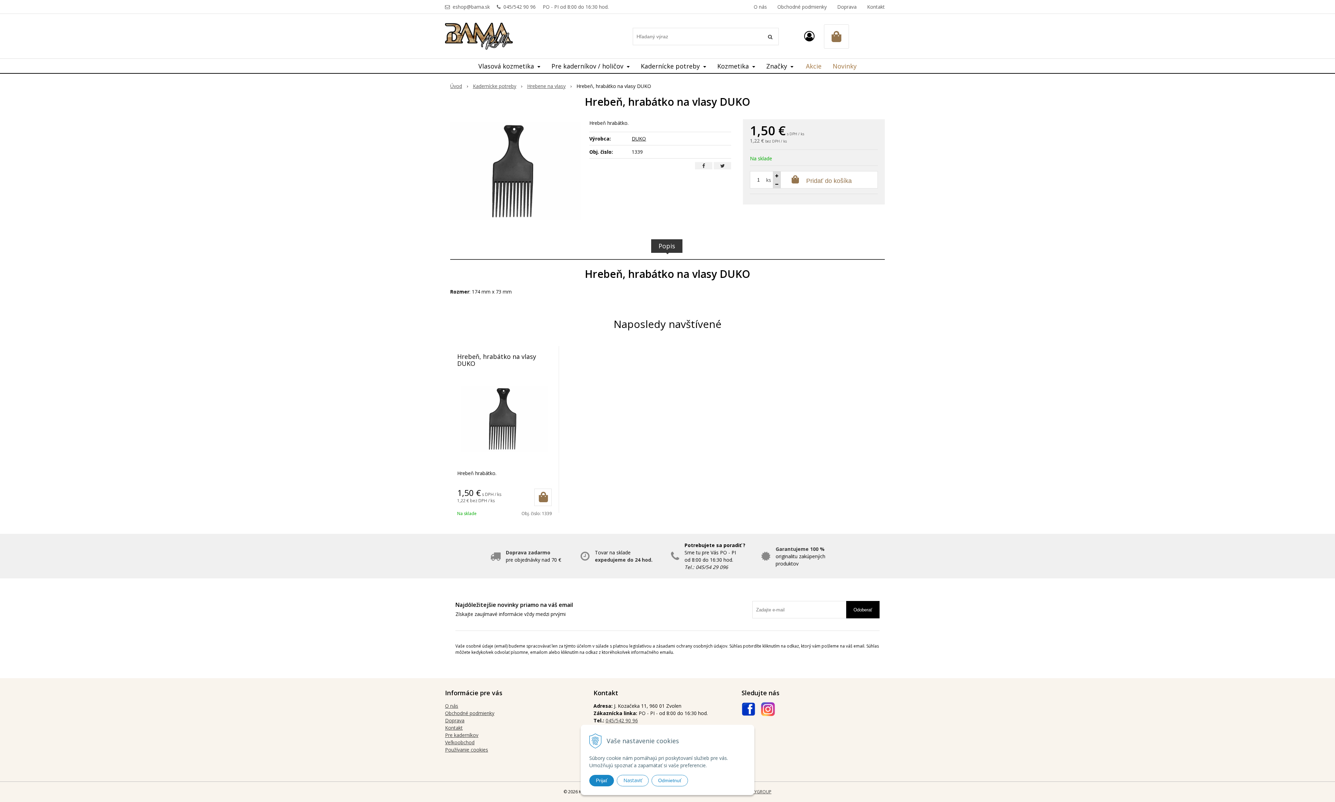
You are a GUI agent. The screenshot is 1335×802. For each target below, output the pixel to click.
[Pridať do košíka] (543, 497)
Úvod (456, 86)
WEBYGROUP (758, 792)
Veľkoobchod (460, 742)
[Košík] (836, 36)
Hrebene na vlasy (546, 86)
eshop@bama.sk (471, 6)
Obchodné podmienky (802, 6)
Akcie (814, 66)
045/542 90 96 (519, 6)
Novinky (845, 66)
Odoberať (862, 609)
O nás (760, 6)
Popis (666, 246)
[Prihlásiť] (809, 36)
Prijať (601, 780)
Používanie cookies (466, 749)
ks (768, 180)
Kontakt (876, 6)
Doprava (847, 6)
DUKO (639, 138)
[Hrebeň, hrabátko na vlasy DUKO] (515, 171)
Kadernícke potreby (494, 86)
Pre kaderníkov (461, 735)
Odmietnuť (669, 780)
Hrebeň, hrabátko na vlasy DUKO (496, 360)
